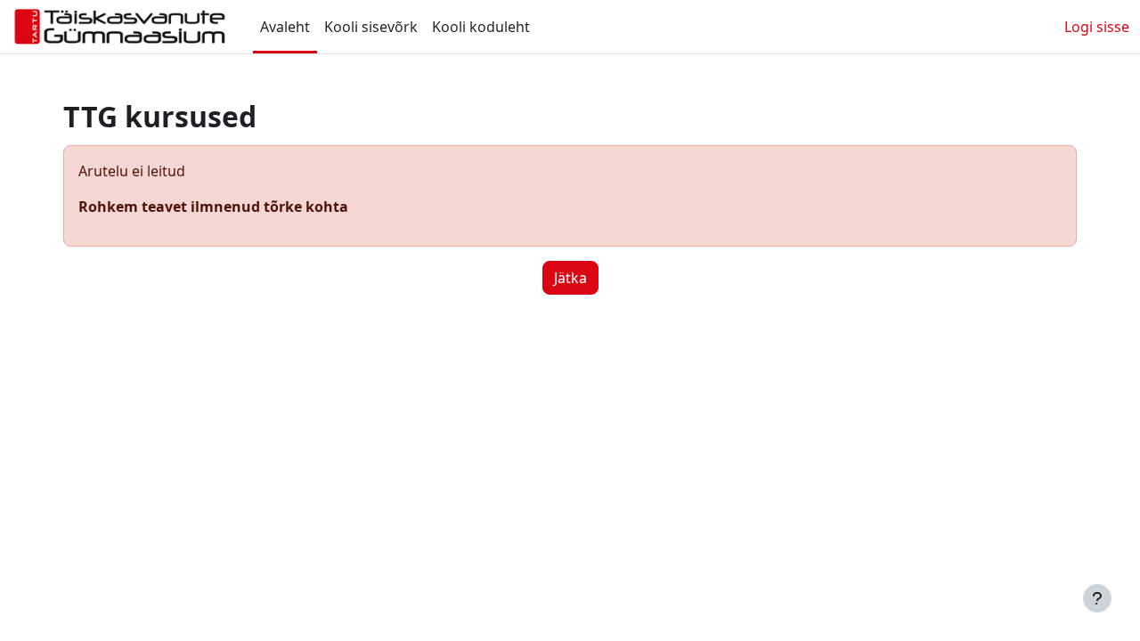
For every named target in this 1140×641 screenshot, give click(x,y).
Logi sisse (1096, 27)
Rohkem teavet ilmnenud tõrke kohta (213, 206)
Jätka (570, 278)
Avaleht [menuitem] (285, 27)
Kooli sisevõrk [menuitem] (371, 27)
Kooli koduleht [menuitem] (481, 27)
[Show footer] (1097, 598)
